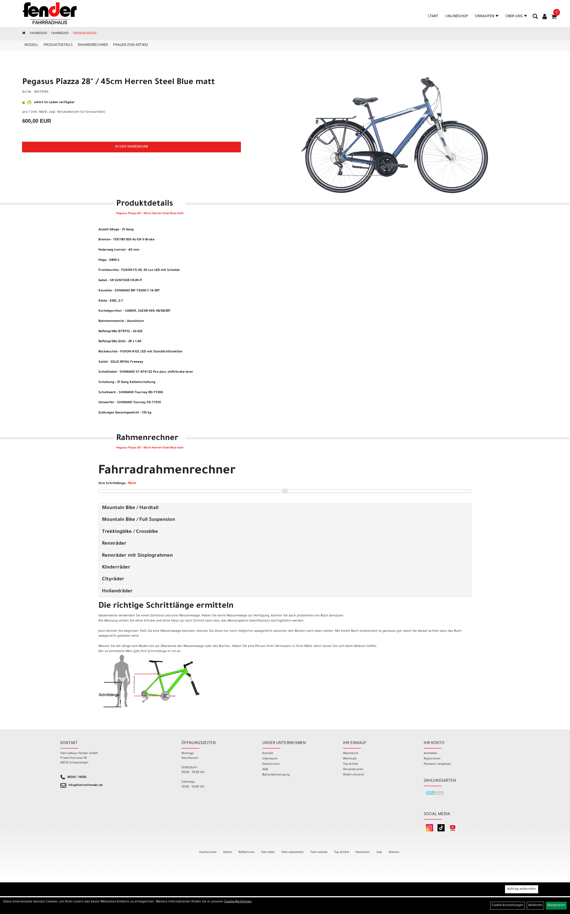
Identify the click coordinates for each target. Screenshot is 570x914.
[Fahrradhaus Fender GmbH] (49, 13)
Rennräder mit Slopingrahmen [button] (137, 556)
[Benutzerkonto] (544, 17)
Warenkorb (350, 753)
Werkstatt (350, 759)
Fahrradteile (319, 852)
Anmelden (430, 753)
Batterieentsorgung (276, 775)
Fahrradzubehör (293, 852)
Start (433, 16)
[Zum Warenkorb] (554, 18)
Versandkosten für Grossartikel (80, 112)
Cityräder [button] (113, 579)
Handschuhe (207, 852)
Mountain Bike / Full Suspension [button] (138, 520)
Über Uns (514, 16)
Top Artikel (350, 764)
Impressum (270, 759)
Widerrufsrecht (353, 775)
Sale (379, 852)
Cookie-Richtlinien (238, 902)
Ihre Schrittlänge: (112, 483)
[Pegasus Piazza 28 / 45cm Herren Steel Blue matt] (394, 131)
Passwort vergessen (437, 764)
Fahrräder (38, 33)
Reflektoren (246, 852)
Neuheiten (363, 852)
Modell (31, 45)
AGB (265, 769)
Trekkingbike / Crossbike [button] (130, 532)
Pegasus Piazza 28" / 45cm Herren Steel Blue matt (118, 82)
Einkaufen (484, 16)
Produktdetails (58, 45)
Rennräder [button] (114, 544)
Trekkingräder (84, 33)
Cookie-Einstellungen (507, 905)
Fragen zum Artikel (131, 45)
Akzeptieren (556, 905)
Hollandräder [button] (117, 591)
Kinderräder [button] (116, 567)
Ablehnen (535, 905)
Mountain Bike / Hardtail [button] (130, 508)
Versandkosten (353, 769)
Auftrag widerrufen (521, 889)
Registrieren (432, 759)
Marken (394, 852)
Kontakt (267, 753)
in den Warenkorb (131, 147)
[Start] (24, 33)
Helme (227, 852)
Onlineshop (456, 16)
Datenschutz (271, 764)
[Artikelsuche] (535, 18)
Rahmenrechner (93, 45)
